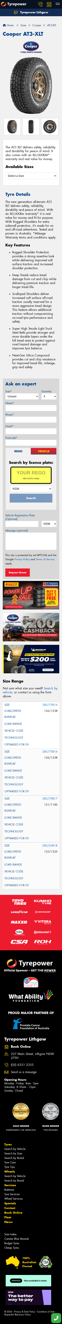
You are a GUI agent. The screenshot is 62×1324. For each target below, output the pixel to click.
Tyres (8, 1144)
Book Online (13, 1213)
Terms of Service (45, 559)
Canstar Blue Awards (16, 1239)
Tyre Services (12, 1194)
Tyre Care (10, 1162)
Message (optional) (16, 530)
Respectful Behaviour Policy (17, 1314)
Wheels (9, 1171)
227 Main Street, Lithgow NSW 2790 (32, 1056)
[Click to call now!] (40, 4)
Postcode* (11, 438)
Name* (9, 403)
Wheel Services (13, 1199)
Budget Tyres (11, 1243)
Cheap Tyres (11, 1248)
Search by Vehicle (14, 1149)
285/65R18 (50, 845)
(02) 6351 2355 (22, 1065)
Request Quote (17, 572)
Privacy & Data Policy (24, 1311)
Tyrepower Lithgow (33, 12)
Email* (9, 426)
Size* (8, 391)
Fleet (7, 1217)
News (8, 1222)
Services (10, 1185)
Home (10, 25)
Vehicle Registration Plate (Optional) (20, 517)
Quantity (46, 391)
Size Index (10, 1234)
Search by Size (13, 1153)
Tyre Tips (9, 1167)
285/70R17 (50, 798)
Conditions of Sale (46, 1311)
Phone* (9, 415)
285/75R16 (50, 705)
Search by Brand (14, 1158)
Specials (10, 1203)
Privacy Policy (22, 559)
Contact (9, 1208)
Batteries (9, 1190)
